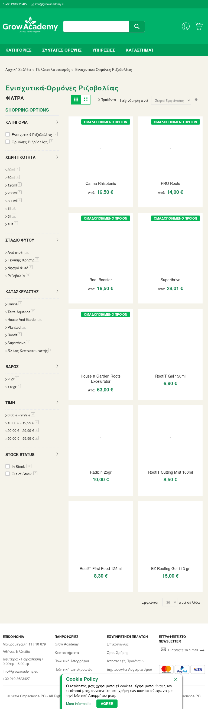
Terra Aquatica (21, 311)
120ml (15, 185)
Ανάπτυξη (18, 252)
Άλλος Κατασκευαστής (30, 350)
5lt (12, 216)
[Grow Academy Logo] (30, 26)
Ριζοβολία (19, 275)
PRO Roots (170, 183)
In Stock (21, 466)
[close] (175, 679)
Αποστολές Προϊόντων (125, 661)
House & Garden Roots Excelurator (101, 378)
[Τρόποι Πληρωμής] (182, 669)
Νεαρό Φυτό (20, 267)
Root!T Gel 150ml (170, 376)
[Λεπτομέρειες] (101, 148)
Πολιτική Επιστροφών (73, 669)
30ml (14, 169)
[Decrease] (75, 203)
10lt (13, 223)
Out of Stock (24, 473)
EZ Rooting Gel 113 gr (170, 568)
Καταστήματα (67, 652)
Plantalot (17, 327)
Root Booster (100, 279)
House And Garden (25, 319)
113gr (14, 386)
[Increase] (91, 203)
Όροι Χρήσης (117, 652)
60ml (14, 177)
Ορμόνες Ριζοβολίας (32, 141)
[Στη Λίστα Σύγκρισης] (110, 203)
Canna (15, 303)
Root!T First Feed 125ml (101, 568)
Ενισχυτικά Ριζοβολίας (34, 134)
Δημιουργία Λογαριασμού (129, 669)
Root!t (15, 334)
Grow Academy (67, 644)
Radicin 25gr (101, 472)
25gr (13, 378)
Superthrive (170, 279)
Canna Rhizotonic (101, 183)
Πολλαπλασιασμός (53, 69)
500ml (15, 200)
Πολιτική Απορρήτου (72, 661)
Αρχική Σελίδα (18, 69)
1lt (12, 208)
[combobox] (104, 26)
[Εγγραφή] (202, 650)
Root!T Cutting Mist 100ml (170, 472)
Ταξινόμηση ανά (133, 100)
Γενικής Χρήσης (23, 259)
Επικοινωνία (118, 644)
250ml (15, 192)
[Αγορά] (101, 203)
